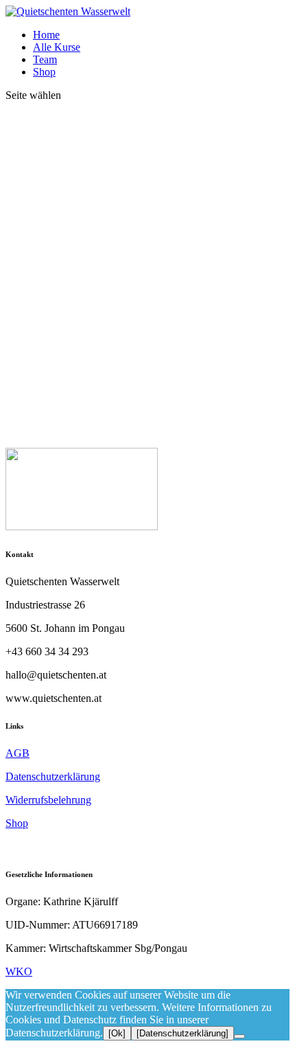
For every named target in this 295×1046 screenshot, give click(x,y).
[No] (239, 1036)
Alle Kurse (56, 47)
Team (45, 59)
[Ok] (117, 1033)
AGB (17, 753)
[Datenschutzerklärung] (182, 1033)
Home (46, 35)
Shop (44, 72)
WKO (18, 971)
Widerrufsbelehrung (48, 800)
